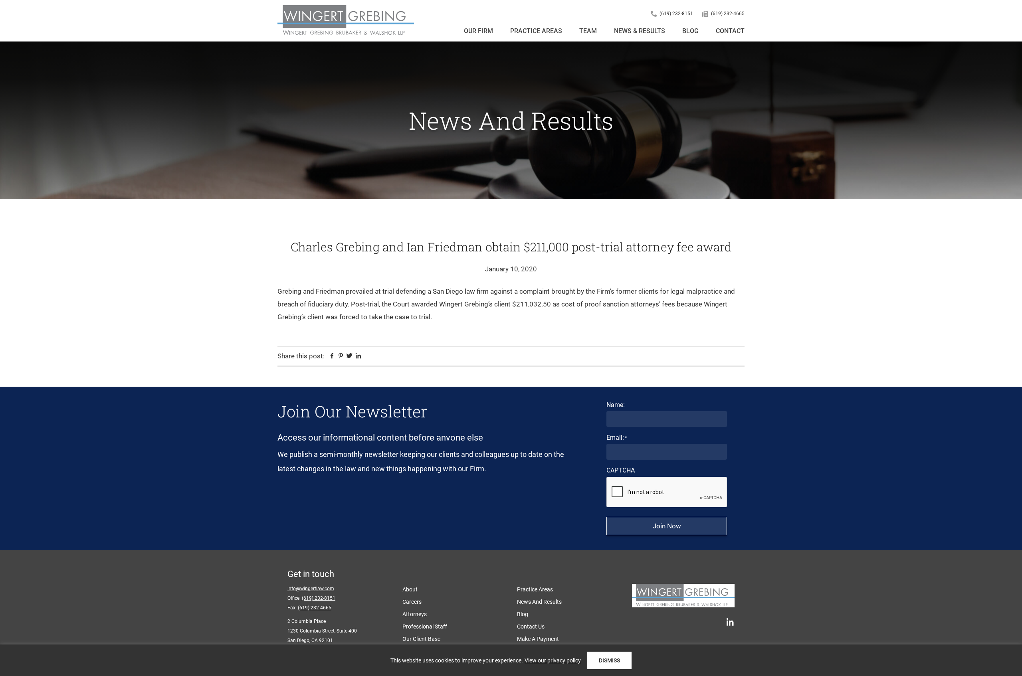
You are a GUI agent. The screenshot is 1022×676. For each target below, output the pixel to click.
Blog (522, 614)
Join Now (667, 526)
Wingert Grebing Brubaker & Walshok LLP (345, 20)
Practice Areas (535, 589)
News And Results (539, 602)
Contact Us (531, 626)
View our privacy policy (553, 660)
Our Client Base (421, 639)
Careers (412, 602)
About (410, 589)
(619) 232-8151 (676, 13)
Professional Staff (424, 626)
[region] (511, 660)
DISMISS (609, 660)
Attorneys (414, 614)
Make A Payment (538, 639)
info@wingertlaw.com (310, 588)
